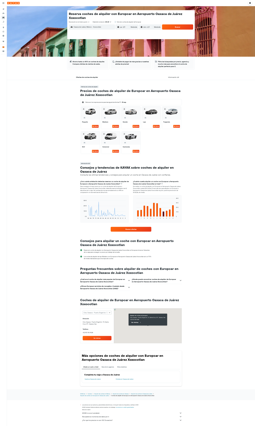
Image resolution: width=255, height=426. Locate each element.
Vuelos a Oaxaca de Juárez (93, 379)
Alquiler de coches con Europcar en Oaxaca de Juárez (94, 395)
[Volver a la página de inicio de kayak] (13, 3)
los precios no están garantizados (125, 407)
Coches (90, 394)
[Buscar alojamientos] (3, 13)
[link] (131, 229)
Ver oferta (95, 126)
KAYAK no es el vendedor (91, 413)
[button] (3, 3)
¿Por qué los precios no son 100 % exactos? (97, 420)
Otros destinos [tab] (122, 367)
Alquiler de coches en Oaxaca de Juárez (141, 394)
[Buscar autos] (3, 18)
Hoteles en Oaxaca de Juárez (124, 379)
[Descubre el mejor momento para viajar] (3, 36)
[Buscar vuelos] (3, 9)
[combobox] (79, 22)
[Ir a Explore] (3, 27)
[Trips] (3, 41)
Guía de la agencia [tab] (108, 367)
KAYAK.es (82, 394)
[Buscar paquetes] (3, 22)
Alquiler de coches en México (102, 394)
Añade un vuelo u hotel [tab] (90, 367)
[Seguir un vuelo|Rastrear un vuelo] (3, 32)
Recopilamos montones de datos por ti (95, 417)
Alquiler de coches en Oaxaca (121, 394)
